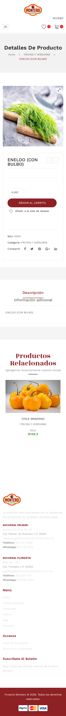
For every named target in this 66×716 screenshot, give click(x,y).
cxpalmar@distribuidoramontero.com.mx (28, 538)
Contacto (8, 625)
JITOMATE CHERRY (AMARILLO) (49, 161)
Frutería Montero (13, 603)
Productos (9, 608)
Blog (5, 620)
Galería (7, 614)
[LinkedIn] (55, 249)
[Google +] (47, 249)
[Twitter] (32, 249)
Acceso (58, 18)
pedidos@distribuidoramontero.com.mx (27, 571)
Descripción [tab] (33, 293)
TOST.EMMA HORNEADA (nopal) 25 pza (55, 161)
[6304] (33, 116)
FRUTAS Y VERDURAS (37, 54)
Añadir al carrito (32, 203)
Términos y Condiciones (17, 648)
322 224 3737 (23, 575)
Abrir (5, 26)
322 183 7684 (25, 579)
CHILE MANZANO (33, 418)
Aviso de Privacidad (15, 643)
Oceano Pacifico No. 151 (17, 529)
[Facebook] (25, 249)
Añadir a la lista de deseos (31, 210)
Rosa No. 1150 (11, 562)
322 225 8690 (24, 542)
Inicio (11, 54)
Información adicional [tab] (33, 300)
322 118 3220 (25, 547)
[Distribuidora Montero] (33, 9)
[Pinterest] (39, 249)
